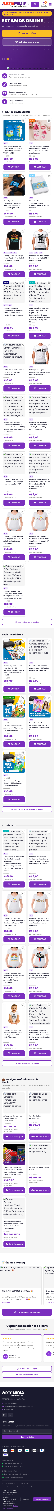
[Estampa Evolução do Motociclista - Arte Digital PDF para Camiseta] (40, 353)
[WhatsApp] (10, 1415)
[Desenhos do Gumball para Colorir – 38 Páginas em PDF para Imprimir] (40, 649)
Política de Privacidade (10, 1507)
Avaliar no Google (28, 1368)
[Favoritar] (23, 121)
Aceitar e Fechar (42, 1499)
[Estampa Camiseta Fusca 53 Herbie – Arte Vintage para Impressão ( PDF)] (14, 463)
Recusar (26, 1499)
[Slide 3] (7, 59)
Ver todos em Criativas (28, 1063)
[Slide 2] (4, 59)
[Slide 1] (2, 59)
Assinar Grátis (28, 1437)
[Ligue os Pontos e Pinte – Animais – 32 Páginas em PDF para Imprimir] (14, 706)
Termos (13, 1487)
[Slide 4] (11, 59)
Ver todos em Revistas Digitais (28, 809)
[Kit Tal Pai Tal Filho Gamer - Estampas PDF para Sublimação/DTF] (14, 353)
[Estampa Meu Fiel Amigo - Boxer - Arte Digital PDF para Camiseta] (40, 239)
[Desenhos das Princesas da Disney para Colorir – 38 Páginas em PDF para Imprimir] (40, 706)
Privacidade (6, 1487)
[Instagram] (4, 1415)
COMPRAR (15, 167)
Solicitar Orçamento (29, 42)
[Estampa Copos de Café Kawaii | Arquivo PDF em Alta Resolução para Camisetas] (14, 520)
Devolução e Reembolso (25, 1487)
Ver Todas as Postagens (28, 1312)
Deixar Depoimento (28, 1374)
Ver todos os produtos (28, 622)
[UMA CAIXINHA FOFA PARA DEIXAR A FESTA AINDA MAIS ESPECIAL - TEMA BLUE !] (14, 130)
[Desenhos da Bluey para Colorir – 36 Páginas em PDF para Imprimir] (14, 762)
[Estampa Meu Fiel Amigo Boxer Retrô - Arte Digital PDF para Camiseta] (14, 239)
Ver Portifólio (29, 33)
